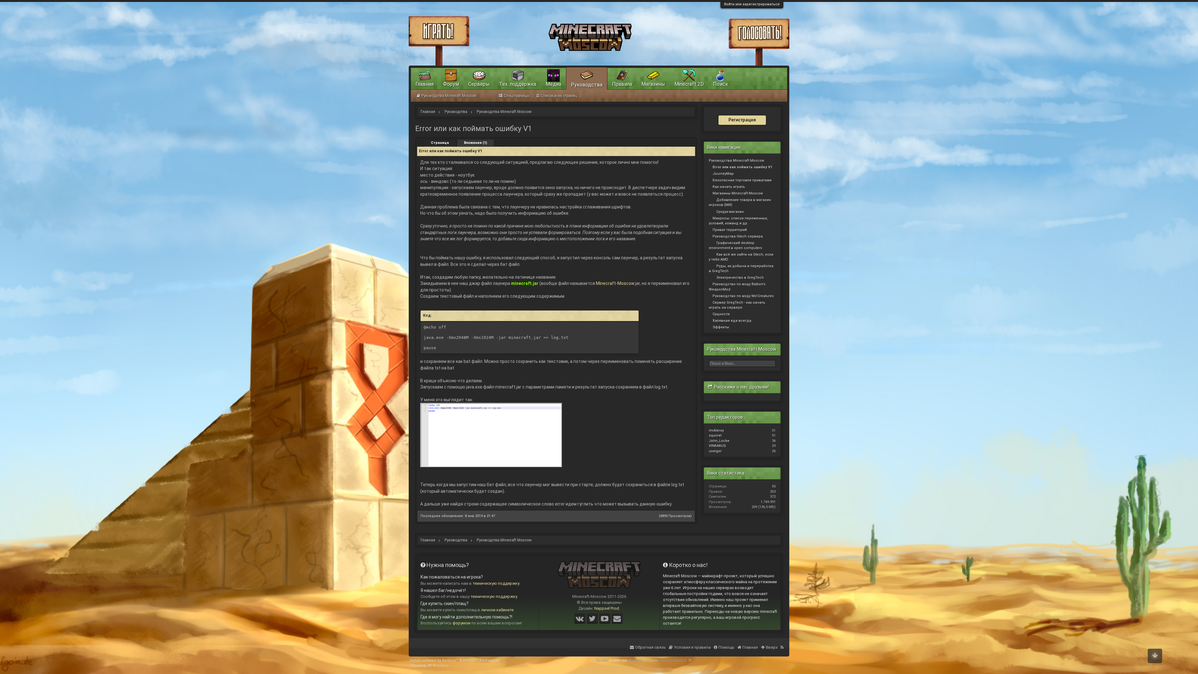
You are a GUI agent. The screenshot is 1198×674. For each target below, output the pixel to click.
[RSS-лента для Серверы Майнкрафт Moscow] (783, 643)
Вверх (771, 647)
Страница (440, 143)
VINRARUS (717, 446)
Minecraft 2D (689, 84)
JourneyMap (723, 174)
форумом (461, 623)
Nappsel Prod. (607, 608)
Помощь (726, 647)
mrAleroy (716, 430)
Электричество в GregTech (740, 278)
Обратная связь (650, 647)
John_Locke (719, 441)
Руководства (586, 85)
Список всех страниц (559, 96)
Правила (622, 84)
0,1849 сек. (618, 660)
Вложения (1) (475, 143)
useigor (715, 451)
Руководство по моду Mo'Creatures (743, 296)
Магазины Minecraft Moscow (738, 193)
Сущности (721, 314)
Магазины (653, 84)
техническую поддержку (496, 583)
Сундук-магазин (730, 212)
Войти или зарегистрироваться (752, 4)
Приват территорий (730, 230)
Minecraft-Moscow (615, 283)
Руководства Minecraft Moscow (736, 161)
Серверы (479, 84)
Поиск (720, 84)
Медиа (553, 84)
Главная (425, 84)
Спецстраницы (516, 96)
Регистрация (742, 120)
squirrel (715, 435)
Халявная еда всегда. (732, 321)
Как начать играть (729, 187)
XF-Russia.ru (438, 665)
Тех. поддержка (517, 84)
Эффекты (721, 327)
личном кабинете (497, 610)
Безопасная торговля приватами (742, 180)
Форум (451, 84)
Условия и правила (692, 647)
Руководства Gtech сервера (738, 236)
